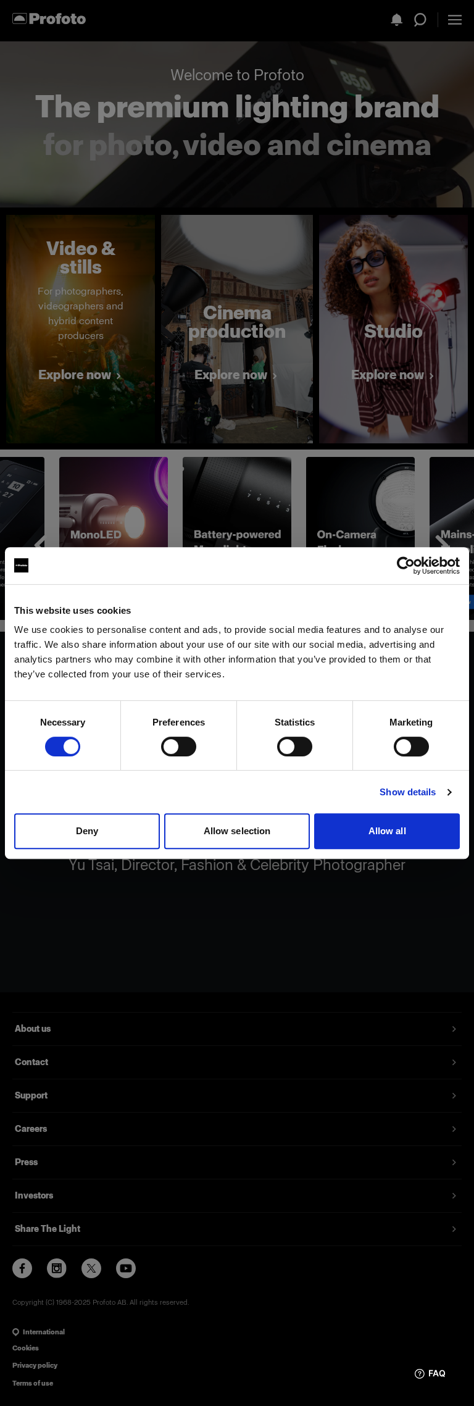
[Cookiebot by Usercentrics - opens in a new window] (406, 565)
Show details (408, 792)
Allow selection (237, 831)
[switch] (178, 746)
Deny (87, 831)
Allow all (387, 831)
